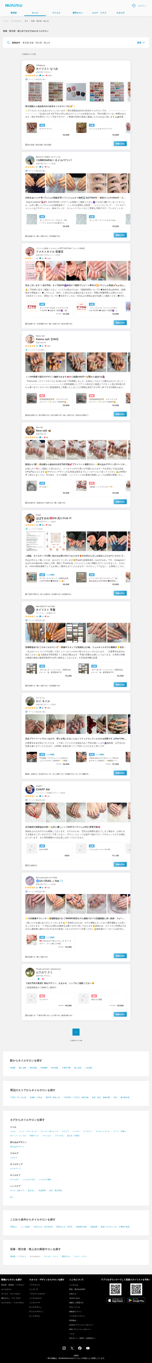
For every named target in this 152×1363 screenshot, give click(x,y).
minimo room (74, 1298)
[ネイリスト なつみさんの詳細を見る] (76, 105)
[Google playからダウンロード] (136, 1301)
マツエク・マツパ (51, 1256)
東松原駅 (33, 1067)
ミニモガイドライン (77, 1316)
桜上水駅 (77, 1067)
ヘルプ (72, 1333)
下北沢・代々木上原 (18, 1097)
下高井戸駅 (66, 1067)
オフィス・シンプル (18, 1135)
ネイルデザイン (35, 1307)
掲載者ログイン (75, 1311)
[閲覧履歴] (133, 5)
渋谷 (115, 1097)
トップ (5, 21)
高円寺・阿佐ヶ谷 (53, 1097)
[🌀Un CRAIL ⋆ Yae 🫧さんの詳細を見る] (76, 917)
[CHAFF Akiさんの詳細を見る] (76, 825)
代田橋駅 (44, 1067)
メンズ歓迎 (25, 1226)
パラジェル (46, 1135)
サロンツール (74, 1307)
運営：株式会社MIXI (77, 1289)
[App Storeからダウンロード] (115, 1301)
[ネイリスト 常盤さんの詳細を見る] (76, 645)
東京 (26, 21)
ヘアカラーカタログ (37, 1293)
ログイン (142, 5)
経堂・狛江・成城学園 (101, 1097)
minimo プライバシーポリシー (81, 1324)
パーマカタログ (35, 1298)
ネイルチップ (15, 1168)
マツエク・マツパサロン (11, 1293)
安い (12, 1197)
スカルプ (13, 1157)
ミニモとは (73, 1284)
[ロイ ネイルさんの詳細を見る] (76, 736)
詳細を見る (120, 143)
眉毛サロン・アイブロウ (11, 1298)
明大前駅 (54, 1067)
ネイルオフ (14, 1179)
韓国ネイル (34, 1135)
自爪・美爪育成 (55, 1190)
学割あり (13, 1226)
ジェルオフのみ (29, 1179)
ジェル (12, 1131)
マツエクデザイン (36, 1311)
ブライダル (59, 1135)
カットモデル (34, 1316)
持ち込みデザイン (17, 1146)
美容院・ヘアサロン (18, 1256)
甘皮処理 (42, 1190)
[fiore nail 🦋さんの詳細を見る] (76, 465)
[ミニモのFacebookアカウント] (79, 1348)
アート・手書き (119, 1131)
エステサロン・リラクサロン (12, 1302)
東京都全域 (125, 1097)
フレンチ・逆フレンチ (49, 1131)
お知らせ (72, 1293)
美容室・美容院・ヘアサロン (12, 1284)
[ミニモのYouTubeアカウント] (88, 1348)
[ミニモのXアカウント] (72, 1348)
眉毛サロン (66, 1256)
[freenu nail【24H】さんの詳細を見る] (76, 375)
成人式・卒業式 (73, 1135)
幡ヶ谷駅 (22, 1067)
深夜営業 (93, 1226)
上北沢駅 (88, 1067)
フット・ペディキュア (28, 1131)
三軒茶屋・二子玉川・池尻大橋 (76, 1097)
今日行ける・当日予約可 (43, 1226)
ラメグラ (76, 1131)
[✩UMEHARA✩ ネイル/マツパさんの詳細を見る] (76, 196)
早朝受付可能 (81, 1226)
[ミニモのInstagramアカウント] (64, 1348)
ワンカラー (87, 1131)
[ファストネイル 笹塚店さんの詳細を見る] (76, 286)
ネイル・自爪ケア (17, 1190)
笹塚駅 (12, 1067)
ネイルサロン (16, 21)
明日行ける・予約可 (64, 1226)
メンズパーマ (34, 1302)
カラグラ (65, 1131)
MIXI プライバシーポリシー (80, 1329)
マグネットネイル (103, 1131)
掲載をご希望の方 (76, 1302)
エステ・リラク (80, 1256)
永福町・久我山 (36, 1097)
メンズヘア (33, 1289)
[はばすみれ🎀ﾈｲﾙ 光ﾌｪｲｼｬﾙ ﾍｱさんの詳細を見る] (76, 554)
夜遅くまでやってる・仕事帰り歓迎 (115, 1226)
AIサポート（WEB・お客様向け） (82, 1338)
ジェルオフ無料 (45, 1179)
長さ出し (31, 1190)
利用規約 (72, 1320)
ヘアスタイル (34, 1284)
